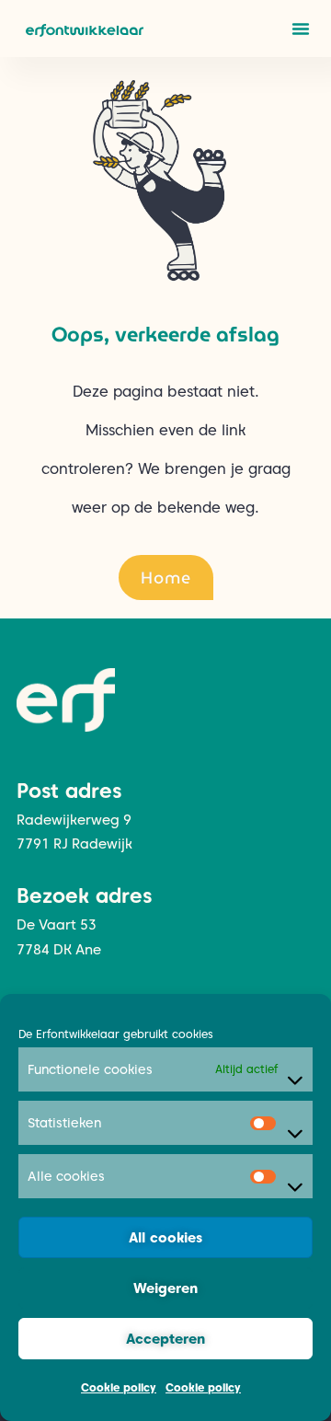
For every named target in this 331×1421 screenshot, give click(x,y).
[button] (300, 28)
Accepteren (165, 1339)
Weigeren (165, 1288)
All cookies (165, 1238)
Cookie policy (118, 1387)
